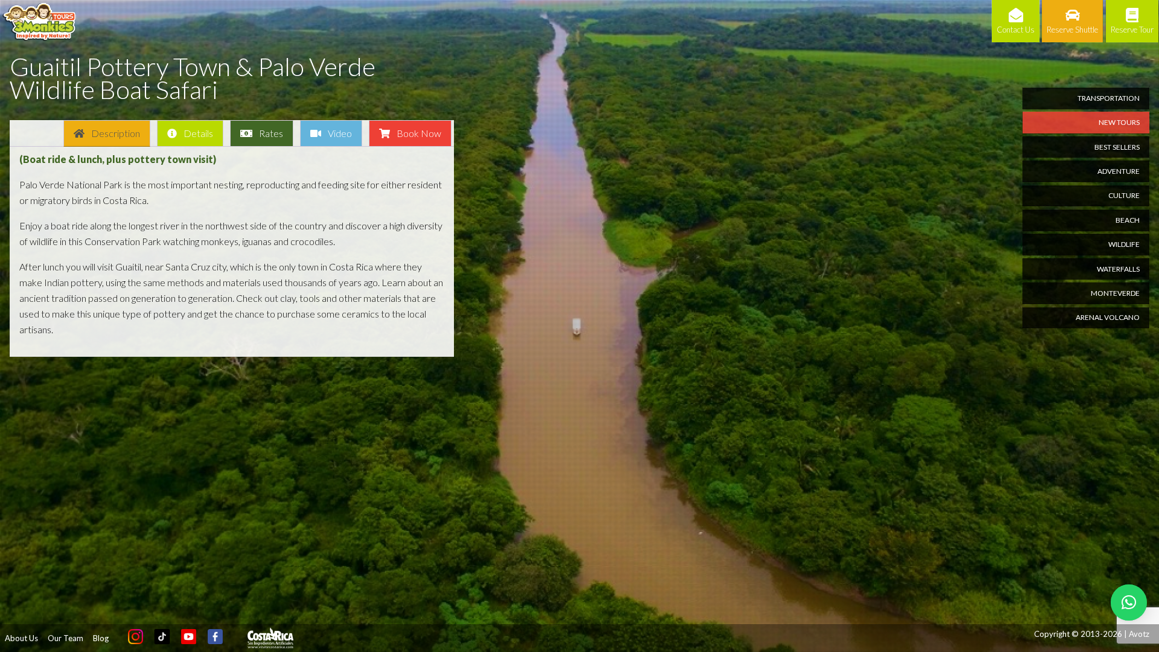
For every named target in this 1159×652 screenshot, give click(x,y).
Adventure (1118, 171)
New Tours (1119, 122)
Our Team (65, 638)
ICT (270, 638)
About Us (21, 638)
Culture (1124, 195)
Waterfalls (1118, 268)
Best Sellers (1117, 147)
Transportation (1109, 98)
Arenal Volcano (1108, 317)
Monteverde (1115, 293)
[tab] (106, 133)
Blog (101, 638)
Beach (1128, 220)
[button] (1129, 602)
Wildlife (1124, 244)
